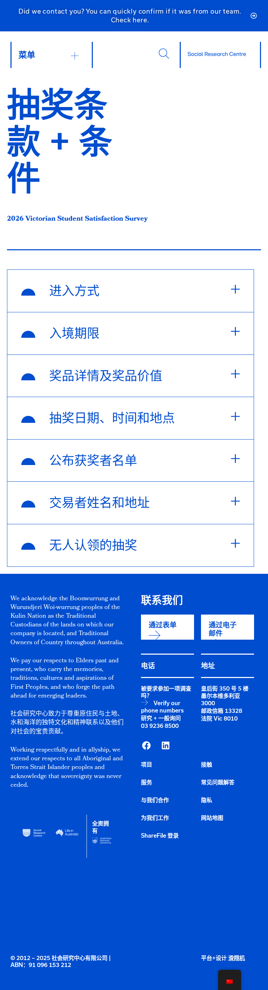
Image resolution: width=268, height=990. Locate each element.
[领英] (165, 745)
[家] (217, 54)
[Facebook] (146, 745)
